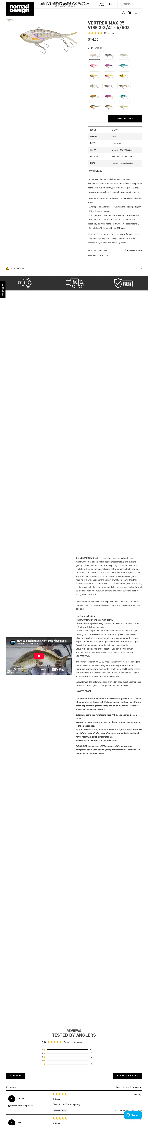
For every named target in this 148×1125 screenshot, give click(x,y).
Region (112, 4)
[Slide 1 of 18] (9, 20)
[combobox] (126, 4)
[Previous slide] (18, 37)
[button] (115, 33)
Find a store (135, 251)
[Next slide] (78, 37)
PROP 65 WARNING (17, 268)
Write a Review (130, 1076)
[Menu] (136, 13)
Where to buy (101, 4)
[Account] (123, 13)
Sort (118, 1087)
